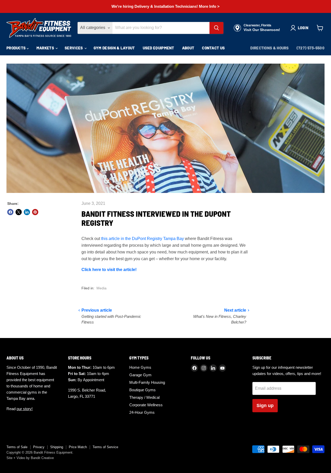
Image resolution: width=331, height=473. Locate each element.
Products (16, 48)
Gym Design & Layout (114, 48)
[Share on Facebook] (10, 212)
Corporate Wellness (146, 405)
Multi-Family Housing (147, 382)
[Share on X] (19, 212)
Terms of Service (105, 447)
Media (101, 288)
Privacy (38, 447)
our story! (25, 409)
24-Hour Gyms (142, 412)
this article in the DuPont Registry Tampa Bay (142, 238)
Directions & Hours (269, 48)
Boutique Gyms (142, 390)
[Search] (216, 28)
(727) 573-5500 (311, 48)
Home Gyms (140, 367)
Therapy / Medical (144, 397)
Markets (45, 48)
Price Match (78, 447)
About (188, 48)
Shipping (56, 447)
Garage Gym (140, 375)
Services (74, 48)
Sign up (265, 405)
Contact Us (213, 48)
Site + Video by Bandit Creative (30, 458)
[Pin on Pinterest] (35, 212)
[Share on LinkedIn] (27, 212)
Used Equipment (158, 48)
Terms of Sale (16, 447)
